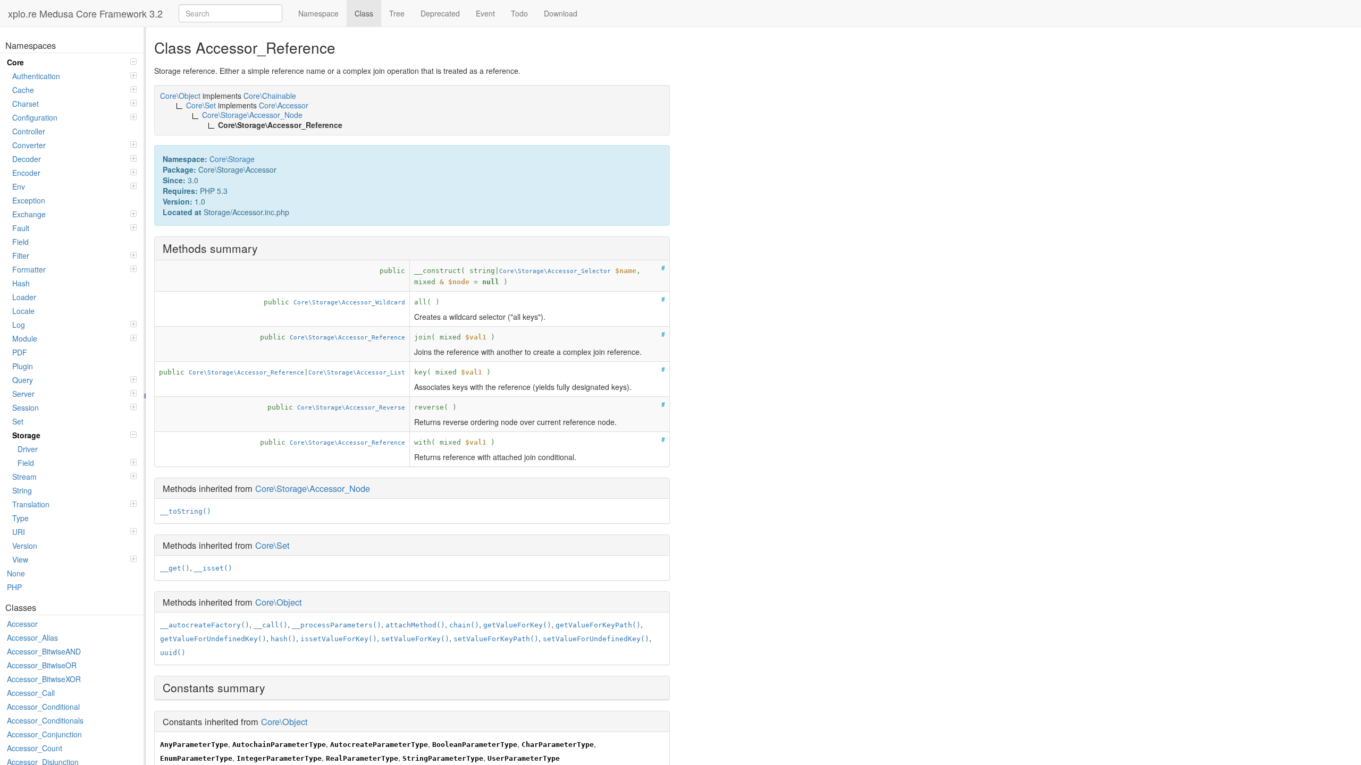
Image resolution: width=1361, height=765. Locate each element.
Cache (23, 89)
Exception (28, 200)
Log (18, 324)
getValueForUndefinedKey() (213, 639)
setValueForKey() (415, 639)
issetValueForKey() (338, 639)
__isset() (213, 568)
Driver (28, 449)
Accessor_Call (31, 692)
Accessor (22, 623)
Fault (20, 228)
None (16, 573)
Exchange (29, 214)
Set (17, 421)
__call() (271, 625)
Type (20, 518)
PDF (19, 352)
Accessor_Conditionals (45, 720)
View (20, 559)
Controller (28, 131)
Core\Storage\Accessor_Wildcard (349, 302)
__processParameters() (336, 625)
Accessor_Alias (32, 637)
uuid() (173, 653)
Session (25, 407)
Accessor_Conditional (43, 706)
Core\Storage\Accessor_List (356, 372)
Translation (30, 504)
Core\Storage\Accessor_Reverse (351, 407)
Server (23, 393)
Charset (25, 103)
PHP (14, 587)
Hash (21, 283)
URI (18, 531)
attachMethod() (415, 625)
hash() (283, 639)
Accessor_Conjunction (44, 734)
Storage (26, 435)
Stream (24, 476)
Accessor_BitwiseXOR (44, 679)
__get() (175, 568)
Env (18, 186)
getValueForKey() (517, 625)
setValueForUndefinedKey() (596, 639)
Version (24, 545)
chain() (464, 625)
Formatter (29, 269)
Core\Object (278, 602)
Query (22, 380)
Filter (20, 255)
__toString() (185, 511)
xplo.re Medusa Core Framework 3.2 (85, 13)
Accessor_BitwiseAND (44, 651)
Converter (29, 145)
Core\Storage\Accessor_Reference (347, 337)
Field (20, 241)
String (22, 490)
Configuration (34, 117)
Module (24, 338)
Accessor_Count (34, 748)
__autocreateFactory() (204, 625)
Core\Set (272, 545)
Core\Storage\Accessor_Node (312, 488)
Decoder (26, 159)
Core (15, 62)
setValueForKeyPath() (496, 639)
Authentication (36, 76)
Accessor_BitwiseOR (42, 665)
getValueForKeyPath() (598, 625)
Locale (23, 310)
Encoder (26, 172)
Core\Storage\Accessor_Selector (555, 271)
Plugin (22, 366)
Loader (24, 297)
